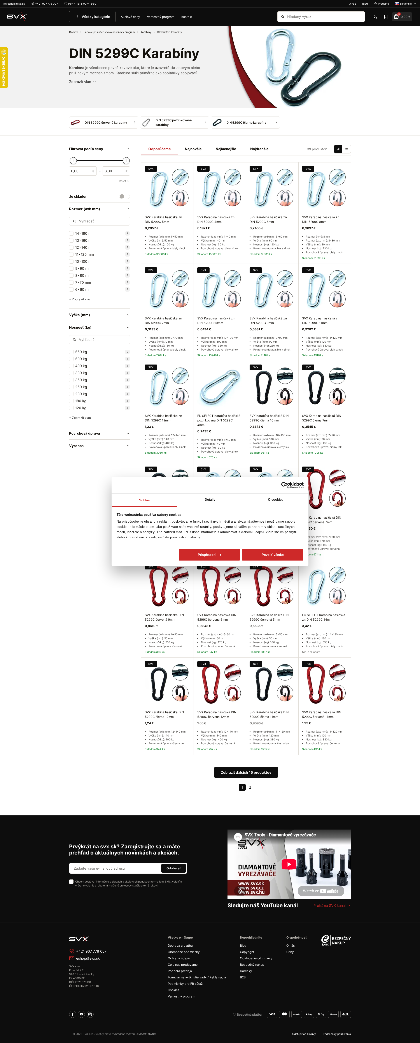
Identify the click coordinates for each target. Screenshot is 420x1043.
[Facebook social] (72, 1014)
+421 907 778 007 (91, 951)
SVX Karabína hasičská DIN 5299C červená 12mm (216, 714)
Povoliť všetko (273, 554)
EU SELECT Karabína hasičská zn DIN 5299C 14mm (323, 617)
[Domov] (17, 16)
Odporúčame (159, 149)
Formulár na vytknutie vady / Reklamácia (197, 977)
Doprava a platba (180, 945)
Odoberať (173, 868)
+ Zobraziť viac (80, 299)
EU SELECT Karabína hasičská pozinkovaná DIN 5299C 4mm (218, 420)
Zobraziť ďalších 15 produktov (246, 772)
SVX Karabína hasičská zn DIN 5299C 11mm (320, 320)
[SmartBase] (146, 1034)
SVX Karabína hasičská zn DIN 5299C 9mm (268, 320)
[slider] (73, 160)
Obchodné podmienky (184, 952)
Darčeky (246, 971)
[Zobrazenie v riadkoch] (346, 149)
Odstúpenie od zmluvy (256, 958)
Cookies (173, 990)
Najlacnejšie (226, 149)
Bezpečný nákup (252, 964)
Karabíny (146, 32)
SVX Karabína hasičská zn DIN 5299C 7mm (163, 320)
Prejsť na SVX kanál (329, 905)
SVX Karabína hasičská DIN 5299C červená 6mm (216, 617)
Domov (74, 32)
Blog (243, 945)
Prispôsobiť (207, 554)
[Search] (282, 16)
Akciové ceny (130, 17)
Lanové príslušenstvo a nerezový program (109, 32)
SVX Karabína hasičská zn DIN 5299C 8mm (320, 219)
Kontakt (186, 17)
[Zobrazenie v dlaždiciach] (338, 149)
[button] (82, 81)
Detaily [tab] (210, 499)
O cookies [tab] (276, 499)
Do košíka (177, 760)
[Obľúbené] (386, 16)
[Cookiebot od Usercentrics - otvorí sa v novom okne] (284, 485)
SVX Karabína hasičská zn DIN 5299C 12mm (163, 418)
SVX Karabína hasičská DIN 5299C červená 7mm (321, 520)
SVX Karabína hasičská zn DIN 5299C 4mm (215, 219)
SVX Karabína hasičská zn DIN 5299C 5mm (163, 219)
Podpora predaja (180, 971)
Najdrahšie (259, 149)
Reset (122, 181)
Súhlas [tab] (144, 500)
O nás (290, 945)
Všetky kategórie (96, 16)
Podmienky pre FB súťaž (185, 983)
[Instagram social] (90, 1014)
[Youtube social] (81, 1014)
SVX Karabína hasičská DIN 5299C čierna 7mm (321, 418)
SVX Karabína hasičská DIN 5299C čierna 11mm (269, 714)
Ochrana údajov (179, 958)
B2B (243, 977)
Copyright (247, 952)
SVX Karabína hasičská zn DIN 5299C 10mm (215, 320)
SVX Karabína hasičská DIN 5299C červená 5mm (269, 617)
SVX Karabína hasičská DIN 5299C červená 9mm (164, 617)
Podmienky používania (337, 1034)
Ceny (290, 952)
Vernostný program (160, 17)
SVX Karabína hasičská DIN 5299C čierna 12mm (164, 714)
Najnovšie (193, 149)
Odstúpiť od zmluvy (304, 1034)
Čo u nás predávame (183, 964)
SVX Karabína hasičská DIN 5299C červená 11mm (321, 714)
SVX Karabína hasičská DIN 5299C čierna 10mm (269, 418)
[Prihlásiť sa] (375, 16)
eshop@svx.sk (88, 958)
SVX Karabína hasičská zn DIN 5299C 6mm (268, 219)
